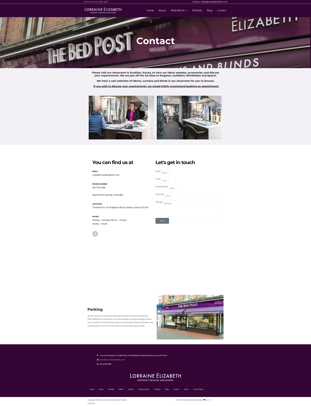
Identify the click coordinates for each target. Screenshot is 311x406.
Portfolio (157, 389)
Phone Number (162, 186)
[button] (186, 10)
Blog (167, 389)
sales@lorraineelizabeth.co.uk (214, 2)
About (101, 389)
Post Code (160, 194)
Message (159, 202)
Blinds (121, 389)
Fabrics (131, 389)
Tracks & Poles (143, 389)
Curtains (111, 389)
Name (158, 171)
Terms (186, 389)
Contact (176, 389)
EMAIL (95, 171)
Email (158, 179)
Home (92, 389)
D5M (210, 400)
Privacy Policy (198, 389)
